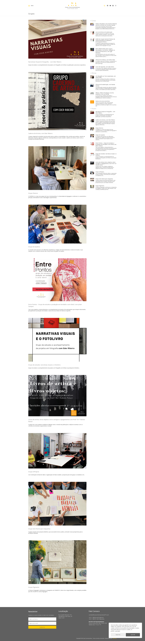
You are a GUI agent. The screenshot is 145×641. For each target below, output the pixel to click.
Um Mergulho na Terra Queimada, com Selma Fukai (106, 76)
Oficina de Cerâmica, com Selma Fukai (105, 59)
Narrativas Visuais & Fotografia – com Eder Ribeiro (44, 62)
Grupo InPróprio (33, 472)
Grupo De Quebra (34, 247)
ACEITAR (133, 634)
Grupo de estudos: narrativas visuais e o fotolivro (44, 365)
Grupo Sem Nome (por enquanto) (39, 529)
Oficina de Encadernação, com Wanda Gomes (105, 85)
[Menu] (29, 5)
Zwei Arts (114, 638)
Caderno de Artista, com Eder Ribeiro (40, 133)
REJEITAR (118, 634)
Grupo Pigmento (33, 587)
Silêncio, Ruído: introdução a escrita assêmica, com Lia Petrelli (105, 93)
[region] (125, 630)
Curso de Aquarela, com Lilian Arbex (105, 66)
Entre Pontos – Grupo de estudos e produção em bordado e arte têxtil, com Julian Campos (106, 144)
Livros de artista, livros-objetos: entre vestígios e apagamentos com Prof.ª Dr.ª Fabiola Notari (106, 163)
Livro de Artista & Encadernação (104, 32)
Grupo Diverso (33, 193)
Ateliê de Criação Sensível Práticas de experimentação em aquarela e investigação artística (105, 40)
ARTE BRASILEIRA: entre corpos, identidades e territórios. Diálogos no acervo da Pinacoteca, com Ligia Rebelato (105, 50)
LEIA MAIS (117, 631)
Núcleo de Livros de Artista (103, 101)
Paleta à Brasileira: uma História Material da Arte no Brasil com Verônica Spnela (106, 24)
